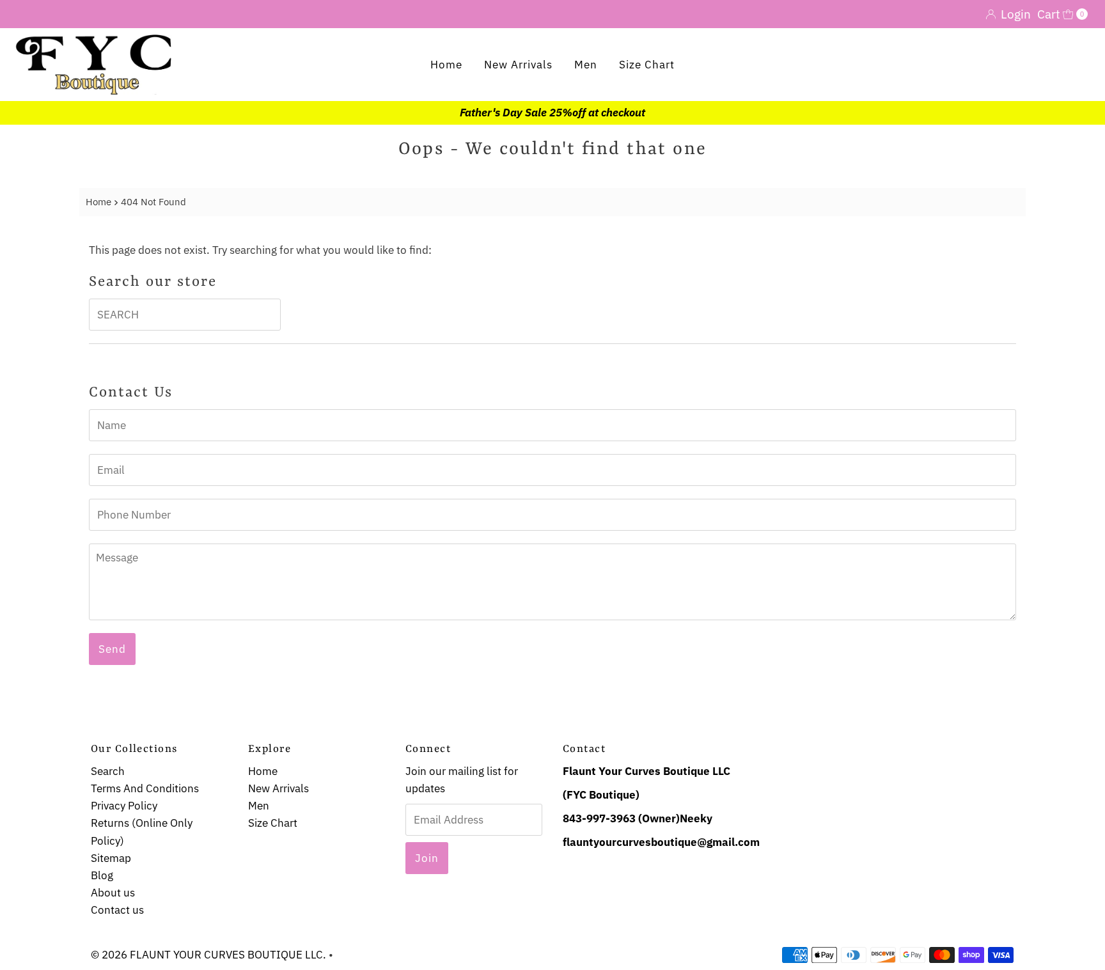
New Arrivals (518, 65)
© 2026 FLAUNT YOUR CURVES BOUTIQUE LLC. (208, 955)
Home (446, 65)
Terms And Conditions (145, 788)
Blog (102, 875)
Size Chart (647, 65)
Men (585, 65)
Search (108, 771)
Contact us (117, 910)
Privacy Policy (124, 806)
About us (113, 893)
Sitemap (111, 858)
